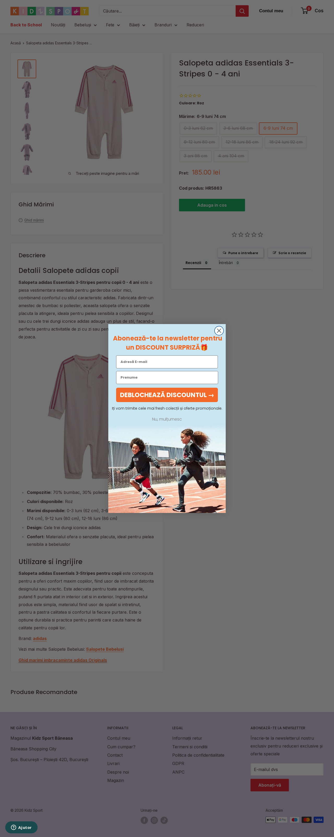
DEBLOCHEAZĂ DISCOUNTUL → (167, 395)
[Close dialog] (219, 330)
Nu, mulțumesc (167, 419)
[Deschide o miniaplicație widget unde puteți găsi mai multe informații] (21, 827)
